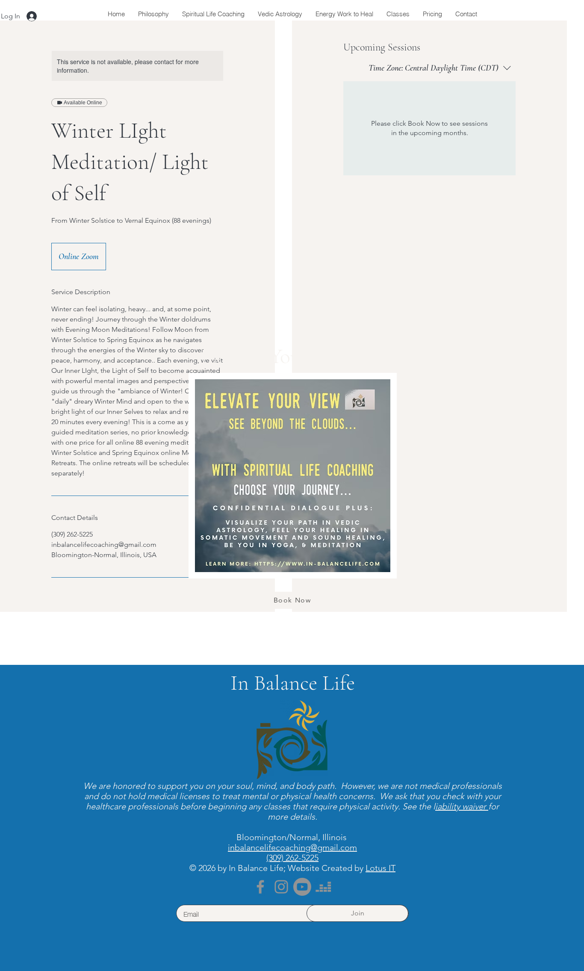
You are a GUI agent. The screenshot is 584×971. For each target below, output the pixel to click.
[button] (465, 346)
